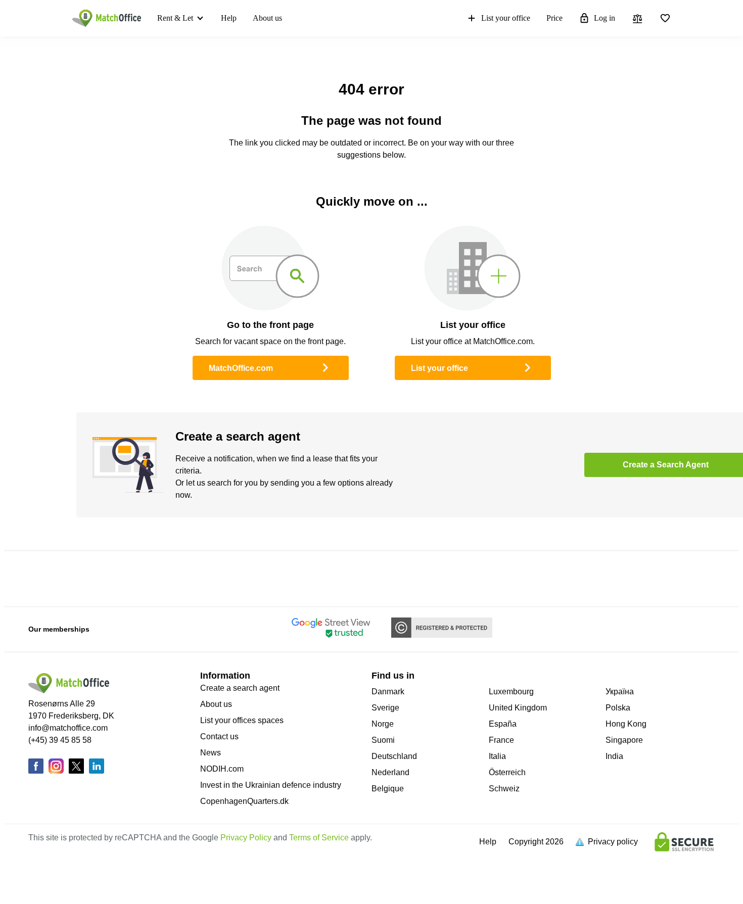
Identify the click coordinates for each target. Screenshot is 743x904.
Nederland (390, 772)
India (614, 756)
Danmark (388, 691)
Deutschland (394, 756)
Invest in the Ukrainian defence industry (270, 785)
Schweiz (504, 788)
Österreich (507, 772)
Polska (618, 707)
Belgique (388, 788)
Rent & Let (175, 18)
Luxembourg (511, 691)
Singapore (624, 740)
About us (267, 18)
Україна (620, 691)
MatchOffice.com (241, 368)
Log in (604, 18)
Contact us (219, 736)
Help (229, 18)
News (210, 752)
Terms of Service (319, 837)
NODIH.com (222, 769)
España (503, 724)
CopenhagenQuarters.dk (244, 801)
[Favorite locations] (665, 18)
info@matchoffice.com (68, 728)
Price (554, 18)
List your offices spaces (242, 720)
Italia (497, 756)
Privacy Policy (245, 837)
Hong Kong (626, 724)
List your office (505, 18)
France (501, 740)
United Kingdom (518, 707)
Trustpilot (88, 578)
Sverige (385, 707)
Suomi (383, 740)
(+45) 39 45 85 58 (59, 740)
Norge (383, 724)
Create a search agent (240, 688)
